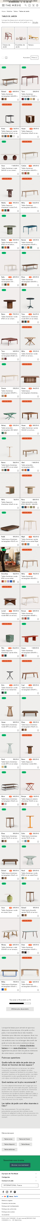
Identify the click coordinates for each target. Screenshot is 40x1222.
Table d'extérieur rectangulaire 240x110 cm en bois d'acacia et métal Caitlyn (30, 171)
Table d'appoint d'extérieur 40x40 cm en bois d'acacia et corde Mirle (9, 505)
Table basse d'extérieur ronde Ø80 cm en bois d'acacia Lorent (9, 616)
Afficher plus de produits (20, 1009)
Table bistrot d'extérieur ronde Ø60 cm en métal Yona (29, 319)
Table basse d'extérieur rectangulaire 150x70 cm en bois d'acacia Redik (9, 541)
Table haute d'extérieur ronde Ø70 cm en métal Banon (9, 467)
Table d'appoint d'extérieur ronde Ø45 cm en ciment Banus (28, 764)
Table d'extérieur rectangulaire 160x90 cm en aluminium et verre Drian (29, 950)
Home (3, 11)
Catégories (6, 1177)
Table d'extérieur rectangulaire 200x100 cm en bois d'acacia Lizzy (30, 987)
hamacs (5, 1048)
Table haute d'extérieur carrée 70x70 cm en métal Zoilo (29, 838)
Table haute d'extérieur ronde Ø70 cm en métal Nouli (9, 764)
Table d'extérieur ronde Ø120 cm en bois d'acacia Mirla (29, 356)
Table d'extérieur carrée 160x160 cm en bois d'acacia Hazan (29, 430)
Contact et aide (7, 1181)
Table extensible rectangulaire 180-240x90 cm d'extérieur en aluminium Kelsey (9, 431)
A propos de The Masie (10, 1174)
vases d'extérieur (20, 1048)
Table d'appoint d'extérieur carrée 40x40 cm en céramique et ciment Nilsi (9, 654)
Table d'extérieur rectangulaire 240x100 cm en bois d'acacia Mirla (30, 207)
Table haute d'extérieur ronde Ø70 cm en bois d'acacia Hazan (9, 727)
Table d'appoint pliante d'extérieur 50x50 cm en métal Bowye (29, 801)
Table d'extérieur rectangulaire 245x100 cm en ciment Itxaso (30, 653)
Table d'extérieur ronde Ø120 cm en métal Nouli (29, 874)
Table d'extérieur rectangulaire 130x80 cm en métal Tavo (29, 96)
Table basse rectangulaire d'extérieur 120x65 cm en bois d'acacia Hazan (29, 394)
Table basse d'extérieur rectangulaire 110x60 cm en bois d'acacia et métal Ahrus (10, 802)
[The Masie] (13, 5)
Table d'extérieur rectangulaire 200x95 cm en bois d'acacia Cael (29, 690)
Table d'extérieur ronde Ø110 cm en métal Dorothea (9, 578)
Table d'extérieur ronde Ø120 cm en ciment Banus (9, 319)
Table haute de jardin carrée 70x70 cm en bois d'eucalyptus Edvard (29, 912)
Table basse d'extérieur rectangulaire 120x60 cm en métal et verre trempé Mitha (9, 988)
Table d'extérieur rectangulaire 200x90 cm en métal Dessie (9, 393)
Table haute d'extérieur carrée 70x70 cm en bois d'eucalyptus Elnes (9, 838)
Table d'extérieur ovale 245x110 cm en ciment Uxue (9, 170)
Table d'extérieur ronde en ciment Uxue (9, 911)
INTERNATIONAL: (13, 1185)
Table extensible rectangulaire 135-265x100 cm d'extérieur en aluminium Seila (9, 283)
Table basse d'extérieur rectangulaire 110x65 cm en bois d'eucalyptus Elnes (29, 728)
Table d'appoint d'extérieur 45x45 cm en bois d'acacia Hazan (29, 133)
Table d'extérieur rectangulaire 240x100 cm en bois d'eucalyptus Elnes (30, 283)
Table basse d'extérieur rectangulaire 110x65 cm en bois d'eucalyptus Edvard (9, 876)
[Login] (37, 5)
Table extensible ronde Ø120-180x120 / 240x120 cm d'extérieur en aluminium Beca (29, 505)
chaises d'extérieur (27, 1045)
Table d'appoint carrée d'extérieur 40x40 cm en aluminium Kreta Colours (9, 133)
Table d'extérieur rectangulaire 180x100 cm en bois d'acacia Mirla (29, 578)
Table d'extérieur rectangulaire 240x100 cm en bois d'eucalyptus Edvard (10, 97)
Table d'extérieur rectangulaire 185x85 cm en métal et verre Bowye (29, 616)
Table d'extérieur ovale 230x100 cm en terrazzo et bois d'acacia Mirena (9, 949)
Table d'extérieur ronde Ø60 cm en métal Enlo (9, 689)
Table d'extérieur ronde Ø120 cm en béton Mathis (9, 245)
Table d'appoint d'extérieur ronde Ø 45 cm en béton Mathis (9, 207)
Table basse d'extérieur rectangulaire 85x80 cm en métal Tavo (9, 356)
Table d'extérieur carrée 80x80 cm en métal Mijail (29, 540)
